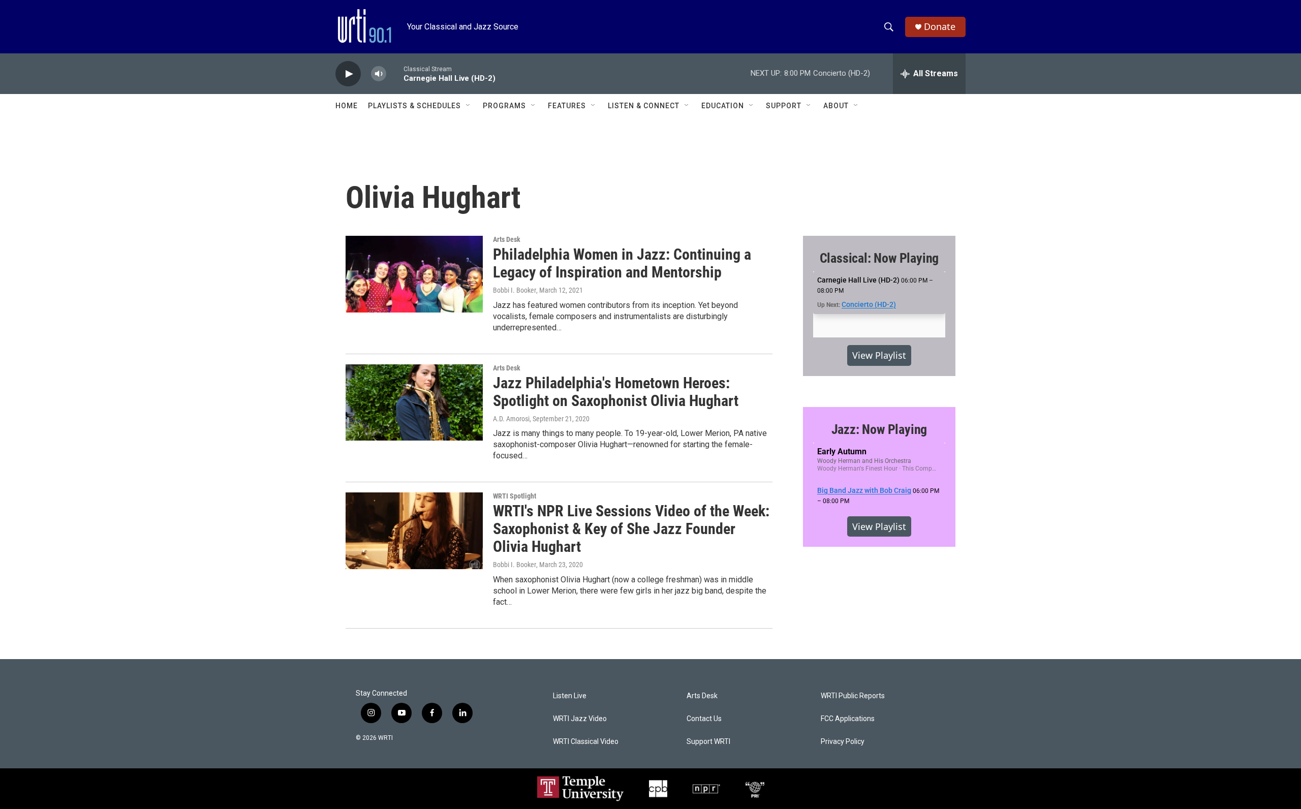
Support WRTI (708, 741)
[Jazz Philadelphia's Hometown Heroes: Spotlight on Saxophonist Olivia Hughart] (414, 402)
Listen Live (569, 696)
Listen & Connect (643, 106)
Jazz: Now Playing (879, 429)
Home (346, 106)
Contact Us (704, 719)
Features (567, 106)
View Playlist (879, 355)
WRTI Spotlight (514, 496)
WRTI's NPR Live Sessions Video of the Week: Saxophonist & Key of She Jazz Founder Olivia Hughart (631, 528)
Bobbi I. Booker (514, 290)
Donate (939, 26)
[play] (348, 74)
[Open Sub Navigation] (468, 106)
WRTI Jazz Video (580, 719)
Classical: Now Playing (879, 258)
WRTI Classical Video (585, 741)
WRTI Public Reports (853, 696)
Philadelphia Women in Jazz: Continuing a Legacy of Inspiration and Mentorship (622, 263)
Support (783, 106)
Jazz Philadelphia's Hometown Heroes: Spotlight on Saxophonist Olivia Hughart (615, 392)
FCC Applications (848, 719)
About (836, 106)
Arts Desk (506, 239)
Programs (504, 106)
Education (722, 106)
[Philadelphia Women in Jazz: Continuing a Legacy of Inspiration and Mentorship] (414, 274)
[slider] (394, 73)
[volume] (378, 74)
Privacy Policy (842, 741)
